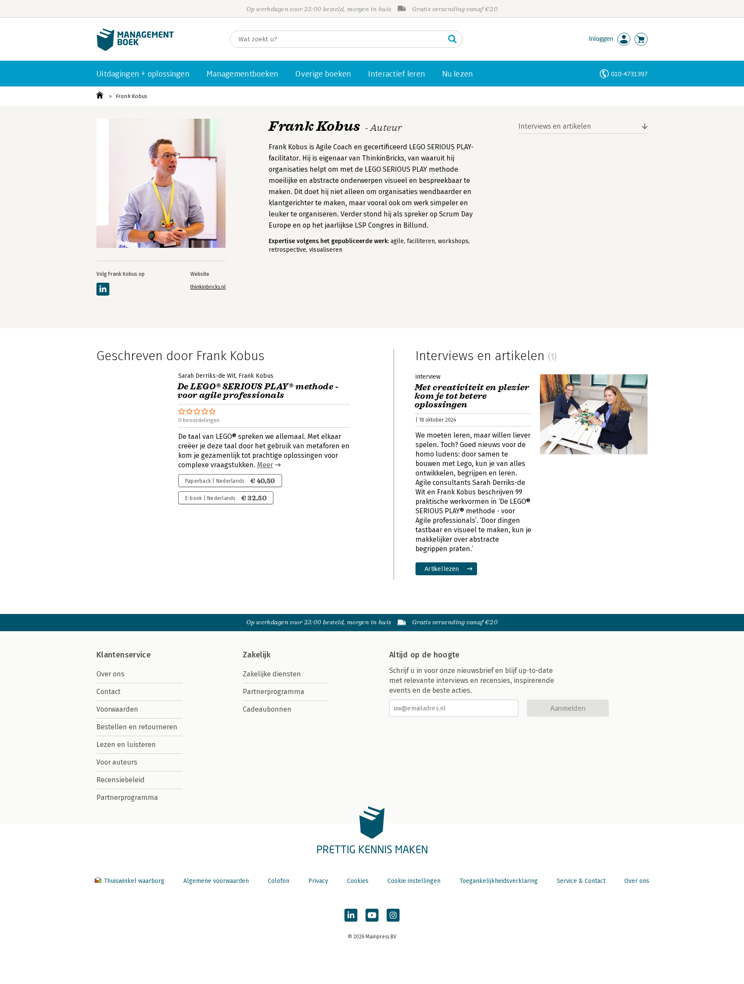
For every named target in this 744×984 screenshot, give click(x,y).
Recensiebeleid (120, 780)
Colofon (278, 881)
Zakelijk (256, 655)
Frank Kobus (131, 96)
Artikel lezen (442, 568)
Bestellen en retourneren (136, 727)
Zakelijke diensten (272, 674)
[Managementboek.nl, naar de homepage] (135, 48)
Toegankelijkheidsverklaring (498, 881)
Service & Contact (581, 881)
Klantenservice (123, 655)
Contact (108, 692)
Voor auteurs (116, 762)
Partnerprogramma (127, 797)
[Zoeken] (452, 39)
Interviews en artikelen (554, 126)
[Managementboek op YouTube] (372, 915)
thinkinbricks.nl (208, 287)
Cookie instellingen (414, 881)
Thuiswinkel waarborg (134, 881)
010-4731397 (629, 73)
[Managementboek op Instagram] (393, 915)
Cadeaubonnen (267, 709)
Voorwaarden (117, 709)
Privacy (318, 881)
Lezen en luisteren (126, 744)
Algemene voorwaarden (216, 881)
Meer (265, 465)
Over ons (110, 674)
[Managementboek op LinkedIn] (350, 915)
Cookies (358, 881)
